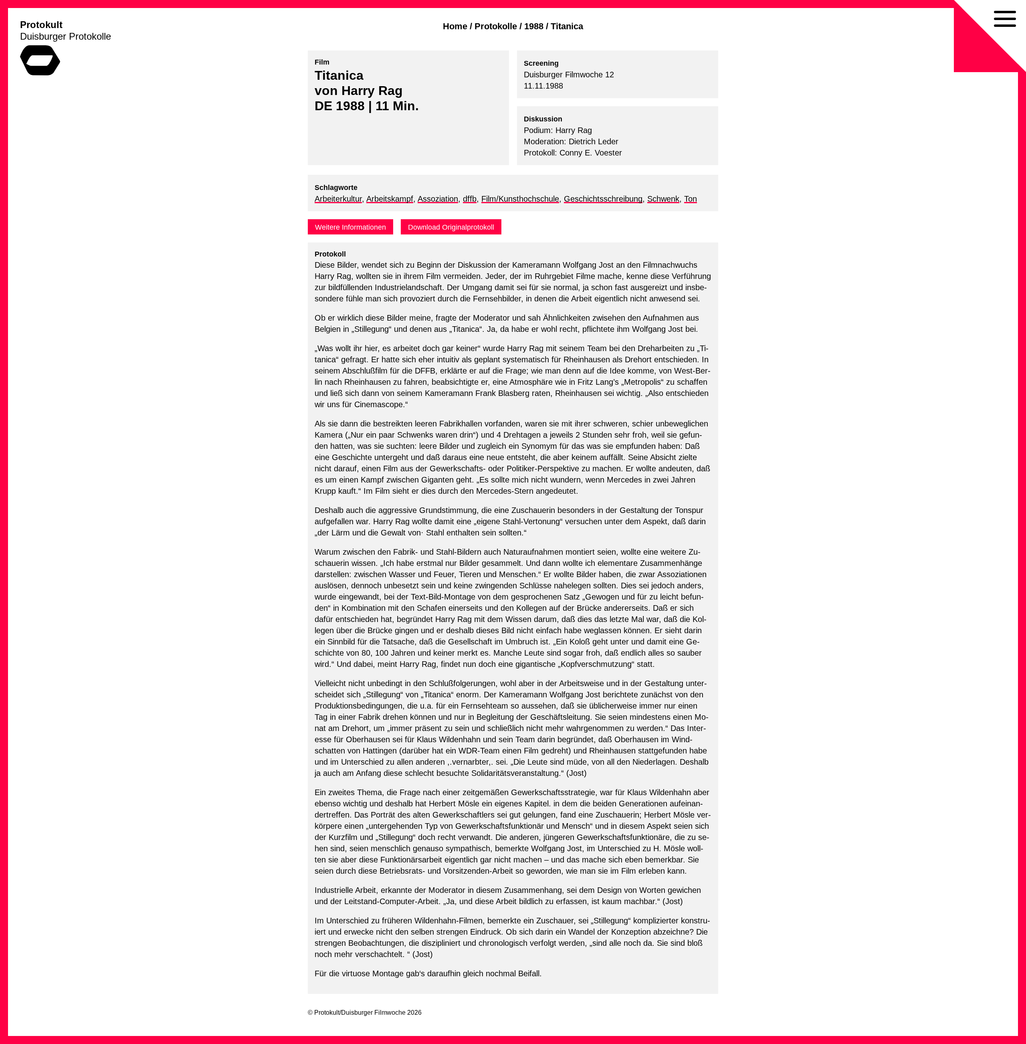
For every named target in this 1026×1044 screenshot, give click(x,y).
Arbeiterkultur (338, 198)
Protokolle (496, 26)
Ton (690, 198)
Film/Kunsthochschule (520, 198)
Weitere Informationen (350, 227)
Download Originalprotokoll (451, 227)
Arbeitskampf (389, 198)
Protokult (41, 24)
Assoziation (438, 198)
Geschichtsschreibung (603, 198)
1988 (533, 26)
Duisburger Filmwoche (373, 1012)
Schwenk (663, 198)
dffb (470, 198)
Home (455, 26)
